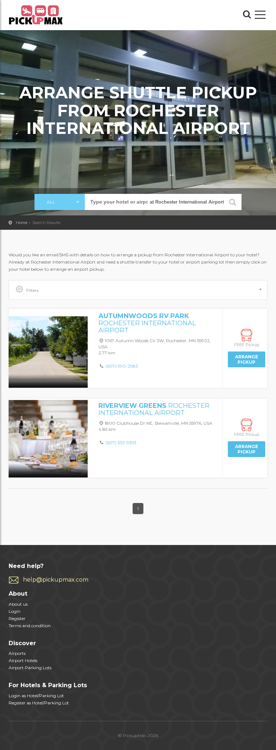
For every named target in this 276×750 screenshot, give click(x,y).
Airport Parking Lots (30, 667)
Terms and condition (30, 625)
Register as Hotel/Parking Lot (39, 702)
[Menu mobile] (260, 16)
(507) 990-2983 (122, 366)
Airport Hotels (23, 660)
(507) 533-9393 (121, 442)
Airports (17, 653)
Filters (32, 290)
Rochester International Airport (147, 323)
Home (21, 222)
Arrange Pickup (246, 359)
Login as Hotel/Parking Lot (36, 695)
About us (18, 604)
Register (17, 618)
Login (14, 611)
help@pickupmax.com (55, 579)
